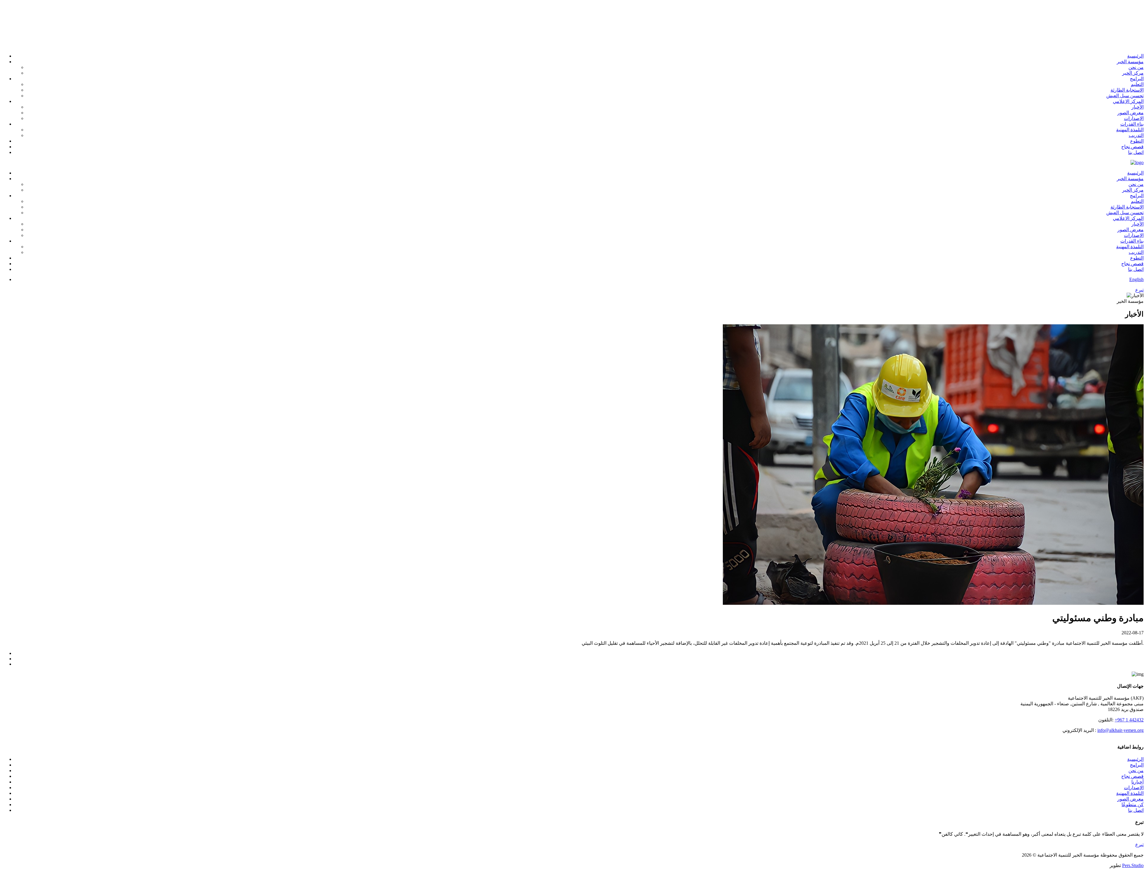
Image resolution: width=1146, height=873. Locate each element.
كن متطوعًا (1133, 804)
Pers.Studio (1133, 865)
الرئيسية (1135, 759)
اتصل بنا (1136, 810)
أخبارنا (1137, 781)
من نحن (1136, 770)
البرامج (1137, 764)
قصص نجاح (1132, 776)
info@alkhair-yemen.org (1120, 730)
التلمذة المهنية (1130, 793)
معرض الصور (1130, 798)
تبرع (1139, 844)
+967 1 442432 (1129, 719)
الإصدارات (1134, 787)
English (1136, 279)
